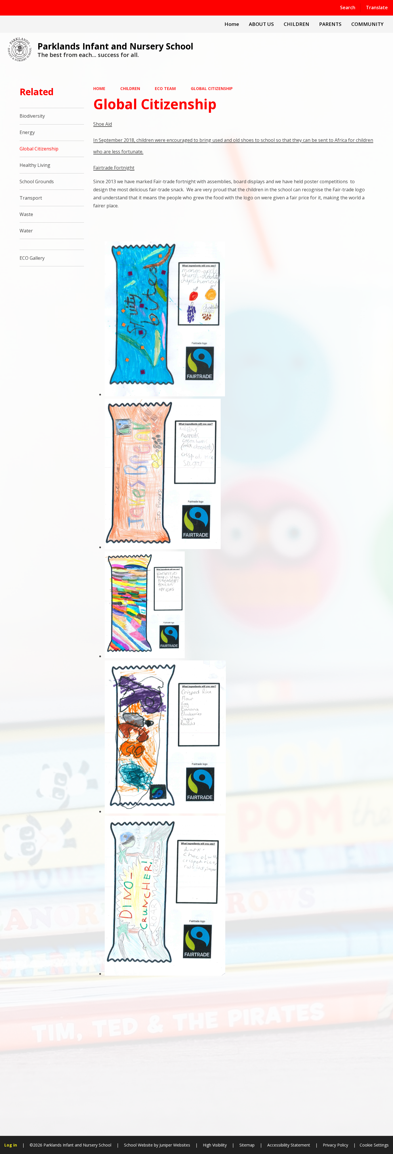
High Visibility (215, 1145)
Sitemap (247, 1145)
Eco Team (165, 88)
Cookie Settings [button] (374, 1145)
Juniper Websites (174, 1145)
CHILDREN (130, 88)
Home (99, 88)
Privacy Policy (335, 1145)
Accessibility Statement (288, 1145)
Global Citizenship (212, 88)
